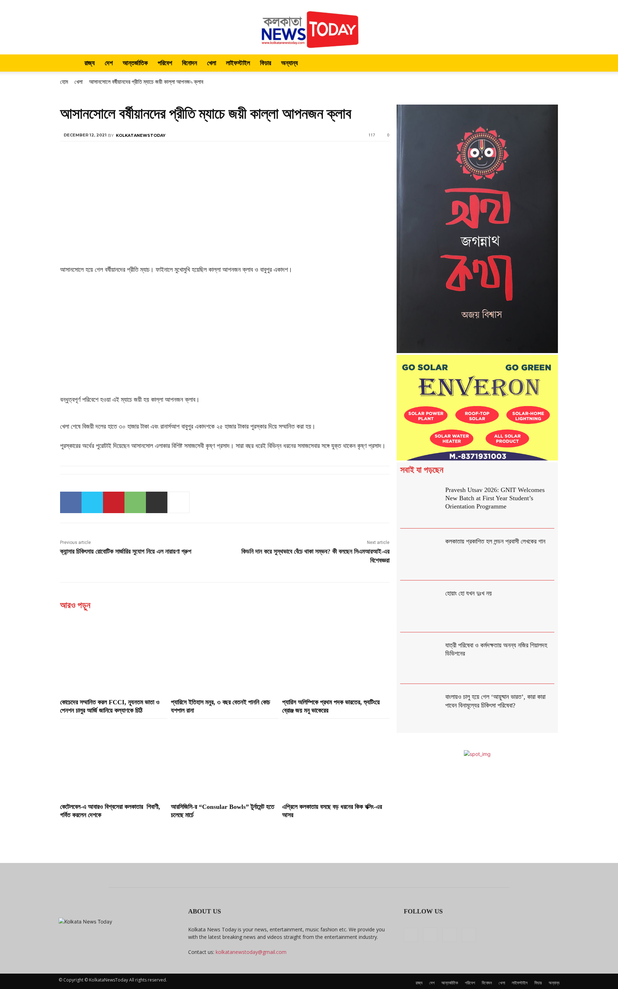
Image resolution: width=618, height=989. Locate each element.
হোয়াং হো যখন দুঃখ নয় (468, 593)
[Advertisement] (224, 211)
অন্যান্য (289, 63)
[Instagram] (430, 934)
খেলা (211, 63)
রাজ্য (89, 63)
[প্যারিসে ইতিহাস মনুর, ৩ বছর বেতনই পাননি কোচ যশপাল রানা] (224, 655)
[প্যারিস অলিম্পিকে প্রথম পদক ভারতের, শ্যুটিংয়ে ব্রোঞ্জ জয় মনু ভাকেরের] (335, 655)
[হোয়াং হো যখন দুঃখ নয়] (421, 606)
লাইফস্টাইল (238, 63)
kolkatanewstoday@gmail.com (251, 952)
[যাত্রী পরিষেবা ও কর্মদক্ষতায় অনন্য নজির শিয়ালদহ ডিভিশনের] (421, 658)
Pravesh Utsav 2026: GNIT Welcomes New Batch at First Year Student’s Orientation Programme (495, 498)
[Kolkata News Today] (309, 27)
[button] (550, 63)
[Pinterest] (113, 502)
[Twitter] (92, 502)
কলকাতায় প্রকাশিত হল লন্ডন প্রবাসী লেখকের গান (495, 541)
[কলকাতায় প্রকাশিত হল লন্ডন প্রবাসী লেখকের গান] (421, 554)
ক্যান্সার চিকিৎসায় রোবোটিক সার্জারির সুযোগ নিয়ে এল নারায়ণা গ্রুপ (125, 551)
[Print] (156, 502)
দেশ (109, 63)
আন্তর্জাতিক (135, 63)
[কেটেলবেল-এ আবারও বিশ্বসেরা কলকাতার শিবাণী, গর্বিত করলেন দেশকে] (113, 759)
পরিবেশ (165, 63)
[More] (178, 502)
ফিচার (265, 63)
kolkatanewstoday (141, 135)
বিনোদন (189, 63)
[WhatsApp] (135, 502)
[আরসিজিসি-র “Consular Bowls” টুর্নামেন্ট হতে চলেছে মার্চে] (224, 759)
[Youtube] (469, 935)
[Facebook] (71, 502)
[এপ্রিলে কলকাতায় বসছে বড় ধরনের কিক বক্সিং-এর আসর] (335, 759)
